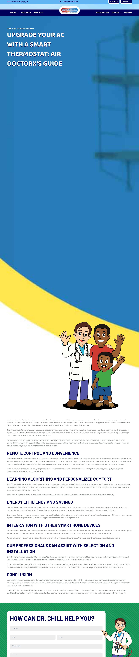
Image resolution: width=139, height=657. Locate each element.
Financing (115, 12)
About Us (37, 12)
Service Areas (26, 12)
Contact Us (128, 12)
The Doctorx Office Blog (23, 29)
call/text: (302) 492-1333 (68, 1)
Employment (126, 1)
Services (13, 12)
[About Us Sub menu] (42, 12)
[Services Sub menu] (17, 12)
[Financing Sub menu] (120, 12)
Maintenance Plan (102, 12)
